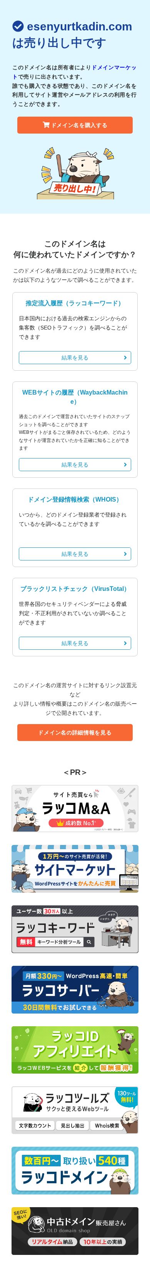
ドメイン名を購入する (79, 125)
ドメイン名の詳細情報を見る (75, 732)
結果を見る (75, 358)
